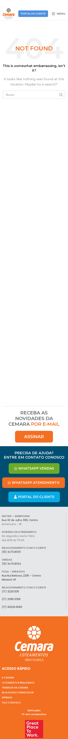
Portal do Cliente (33, 13)
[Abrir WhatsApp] (58, 729)
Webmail (7, 697)
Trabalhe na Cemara (15, 687)
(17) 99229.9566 (12, 607)
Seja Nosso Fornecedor (18, 692)
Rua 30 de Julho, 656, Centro (20, 520)
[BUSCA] (61, 95)
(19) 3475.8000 (11, 552)
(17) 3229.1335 (10, 591)
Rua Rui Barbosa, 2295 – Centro (21, 575)
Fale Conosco (11, 702)
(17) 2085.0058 (11, 599)
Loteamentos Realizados (18, 682)
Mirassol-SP (9, 579)
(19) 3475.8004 (11, 564)
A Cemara (8, 677)
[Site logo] (9, 13)
